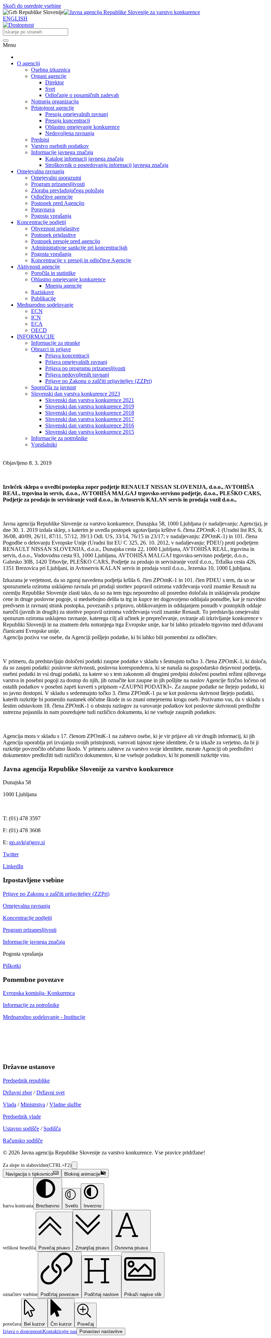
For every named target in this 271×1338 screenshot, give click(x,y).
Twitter (11, 854)
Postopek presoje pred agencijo (65, 241)
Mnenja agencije (63, 286)
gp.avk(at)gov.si (27, 842)
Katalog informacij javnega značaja (84, 159)
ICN (36, 317)
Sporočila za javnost (53, 387)
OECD (39, 330)
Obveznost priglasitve (55, 229)
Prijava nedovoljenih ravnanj (77, 375)
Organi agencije (48, 76)
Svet (50, 89)
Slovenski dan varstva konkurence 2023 (75, 394)
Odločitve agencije (52, 197)
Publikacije (43, 298)
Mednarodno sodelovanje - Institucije (44, 1017)
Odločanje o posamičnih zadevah (82, 95)
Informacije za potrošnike (59, 438)
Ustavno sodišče (21, 1129)
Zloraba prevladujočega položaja (67, 190)
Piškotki (12, 966)
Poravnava (43, 209)
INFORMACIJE (36, 337)
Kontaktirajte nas (60, 1331)
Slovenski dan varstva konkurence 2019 (89, 406)
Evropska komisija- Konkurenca (39, 993)
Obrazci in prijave (51, 349)
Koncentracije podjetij (41, 222)
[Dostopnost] (18, 25)
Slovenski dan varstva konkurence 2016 (89, 425)
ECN (37, 311)
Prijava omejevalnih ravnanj (76, 362)
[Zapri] (74, 1165)
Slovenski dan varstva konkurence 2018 (89, 413)
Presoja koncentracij (67, 121)
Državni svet (50, 1093)
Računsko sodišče (23, 1141)
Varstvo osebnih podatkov (60, 146)
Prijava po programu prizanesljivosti (85, 368)
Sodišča (52, 1129)
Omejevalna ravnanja (40, 171)
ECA (37, 324)
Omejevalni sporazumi (56, 178)
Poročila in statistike (53, 273)
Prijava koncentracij (67, 356)
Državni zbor (17, 1093)
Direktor (54, 82)
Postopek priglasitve (53, 235)
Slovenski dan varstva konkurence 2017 (89, 419)
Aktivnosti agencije (38, 267)
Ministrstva (32, 1105)
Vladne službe (65, 1105)
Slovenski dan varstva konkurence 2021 (89, 400)
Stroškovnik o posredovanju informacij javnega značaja (106, 165)
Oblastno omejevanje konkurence (82, 127)
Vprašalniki (44, 445)
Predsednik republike (26, 1081)
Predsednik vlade (22, 1117)
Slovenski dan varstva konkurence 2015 (89, 432)
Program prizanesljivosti (58, 184)
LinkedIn (13, 866)
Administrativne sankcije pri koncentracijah (79, 248)
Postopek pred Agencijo (57, 203)
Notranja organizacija (55, 101)
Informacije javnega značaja (62, 152)
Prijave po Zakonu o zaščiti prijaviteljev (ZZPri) (98, 381)
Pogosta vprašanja (51, 216)
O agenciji (28, 63)
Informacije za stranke (55, 343)
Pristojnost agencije (52, 108)
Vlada (9, 1105)
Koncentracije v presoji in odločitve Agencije (81, 260)
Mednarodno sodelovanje (45, 305)
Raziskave (42, 292)
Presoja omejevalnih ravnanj (76, 114)
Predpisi (40, 140)
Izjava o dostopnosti (23, 1331)
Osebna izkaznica (50, 70)
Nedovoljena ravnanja (69, 133)
